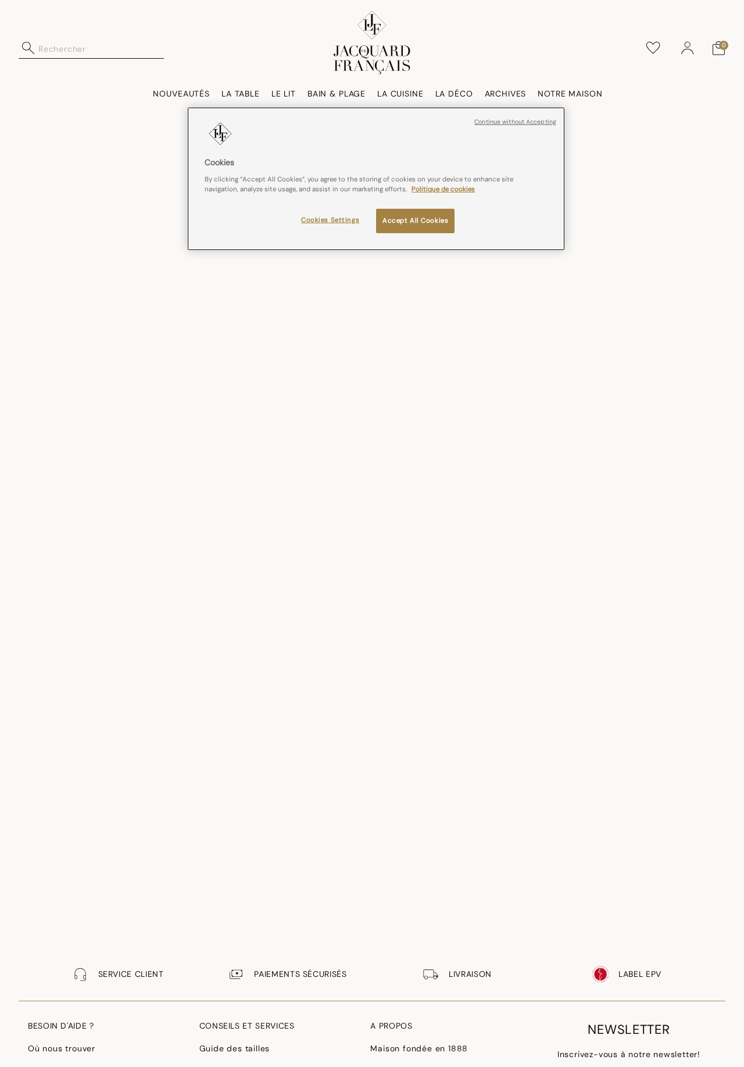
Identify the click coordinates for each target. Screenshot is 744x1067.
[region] (376, 179)
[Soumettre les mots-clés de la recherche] (28, 48)
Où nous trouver (61, 1048)
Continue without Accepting (515, 122)
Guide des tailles (234, 1048)
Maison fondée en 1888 (419, 1048)
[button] (688, 48)
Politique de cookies (443, 188)
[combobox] (101, 48)
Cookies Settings (330, 219)
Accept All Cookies (415, 220)
